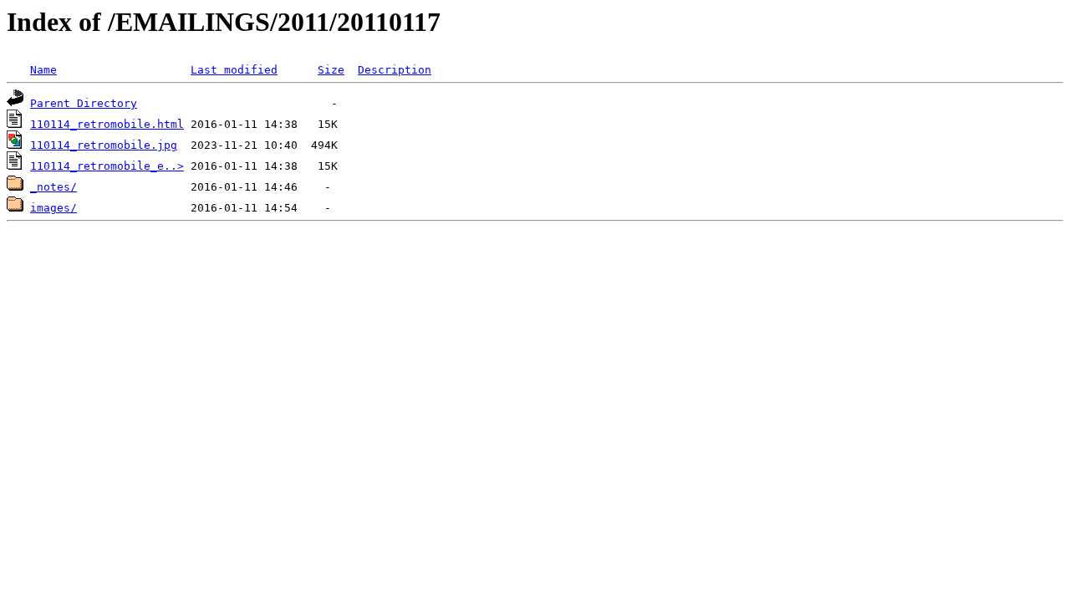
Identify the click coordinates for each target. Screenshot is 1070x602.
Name (43, 70)
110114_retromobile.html (107, 124)
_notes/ (53, 187)
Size (331, 70)
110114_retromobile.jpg (103, 145)
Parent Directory (83, 103)
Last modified (234, 70)
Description (394, 70)
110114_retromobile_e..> (107, 166)
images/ (53, 208)
